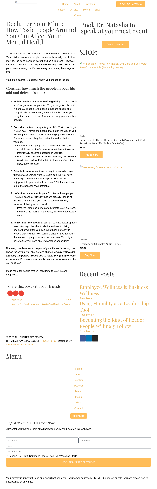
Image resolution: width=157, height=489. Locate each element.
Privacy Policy (48, 341)
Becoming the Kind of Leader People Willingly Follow (112, 322)
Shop (97, 9)
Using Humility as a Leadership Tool (114, 306)
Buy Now (90, 255)
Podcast (61, 9)
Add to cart (91, 154)
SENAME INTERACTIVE (19, 344)
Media (86, 9)
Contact (78, 15)
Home (65, 4)
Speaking (90, 4)
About (76, 4)
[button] (10, 293)
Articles (74, 9)
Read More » (87, 298)
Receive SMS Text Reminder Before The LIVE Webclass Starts (42, 456)
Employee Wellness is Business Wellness (114, 290)
